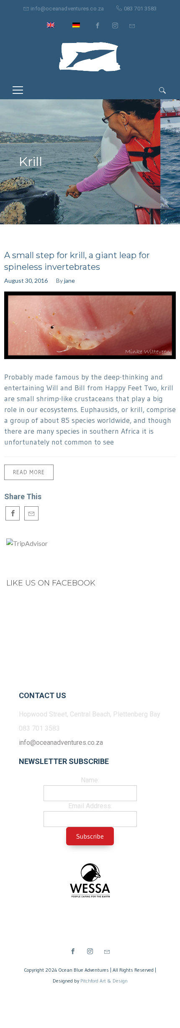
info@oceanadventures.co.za (67, 8)
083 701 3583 (140, 8)
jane (69, 280)
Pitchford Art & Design (104, 981)
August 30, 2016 (26, 280)
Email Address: (90, 806)
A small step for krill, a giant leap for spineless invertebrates (77, 261)
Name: (90, 780)
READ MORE (29, 472)
